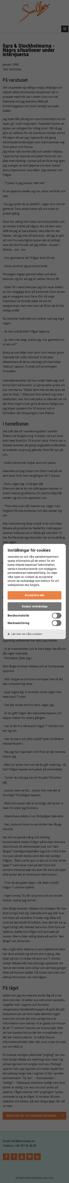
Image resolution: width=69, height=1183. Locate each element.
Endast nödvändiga (34, 606)
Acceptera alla (34, 595)
